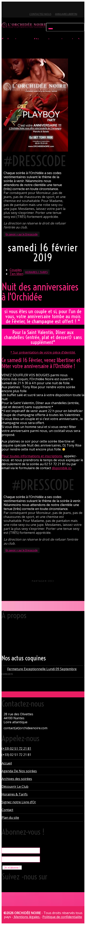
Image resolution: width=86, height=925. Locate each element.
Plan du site (10, 817)
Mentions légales (26, 917)
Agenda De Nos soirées (19, 771)
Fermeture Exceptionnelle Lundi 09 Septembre (42, 669)
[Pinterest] (25, 7)
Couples (16, 270)
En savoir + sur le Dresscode (22, 234)
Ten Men (16, 274)
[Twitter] (5, 7)
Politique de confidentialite (62, 917)
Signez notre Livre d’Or (19, 802)
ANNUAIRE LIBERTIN (66, 14)
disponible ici (61, 468)
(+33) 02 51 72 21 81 (16, 748)
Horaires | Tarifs (36, 272)
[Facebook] (12, 7)
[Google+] (18, 7)
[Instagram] (32, 7)
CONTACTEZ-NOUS (40, 14)
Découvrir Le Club (15, 786)
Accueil (7, 763)
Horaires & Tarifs (15, 794)
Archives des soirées (17, 779)
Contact (7, 810)
